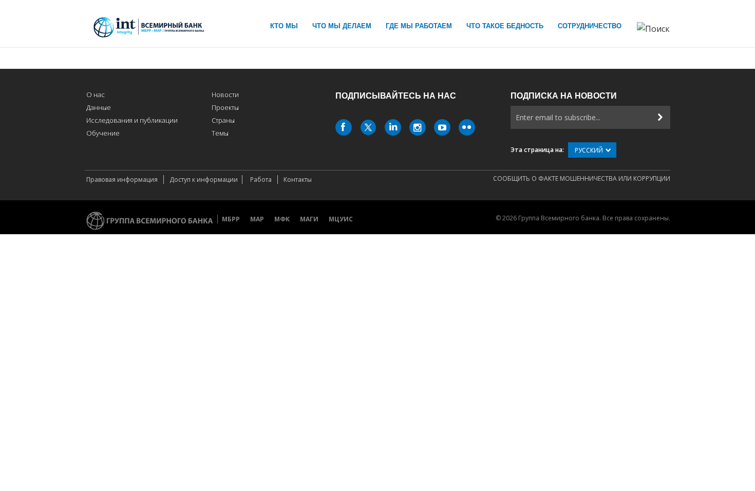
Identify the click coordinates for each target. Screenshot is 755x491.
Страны (223, 120)
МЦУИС (341, 219)
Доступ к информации (203, 179)
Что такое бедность (504, 26)
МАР (257, 219)
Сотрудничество (589, 26)
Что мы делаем (341, 26)
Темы (220, 133)
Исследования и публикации (132, 120)
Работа (261, 179)
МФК (282, 219)
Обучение (103, 133)
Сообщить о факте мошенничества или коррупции (581, 178)
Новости (225, 94)
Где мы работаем (419, 26)
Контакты (298, 179)
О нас (95, 94)
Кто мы (284, 26)
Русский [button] (589, 150)
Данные (98, 107)
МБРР (231, 219)
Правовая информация (122, 179)
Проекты (225, 107)
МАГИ (309, 219)
